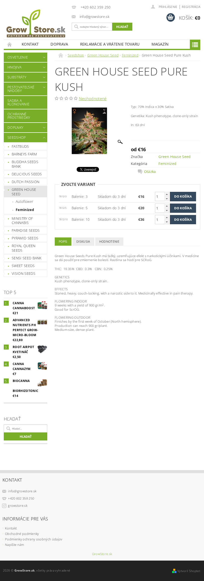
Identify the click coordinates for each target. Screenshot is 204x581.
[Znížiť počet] (166, 198)
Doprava (59, 44)
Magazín (160, 44)
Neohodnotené (93, 98)
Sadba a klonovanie (18, 102)
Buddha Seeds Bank (25, 164)
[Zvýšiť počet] (166, 194)
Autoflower (24, 201)
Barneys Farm (24, 154)
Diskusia (83, 241)
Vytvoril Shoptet (188, 571)
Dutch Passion (25, 181)
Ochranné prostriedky (18, 116)
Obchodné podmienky (22, 533)
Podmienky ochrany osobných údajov (33, 539)
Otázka (150, 171)
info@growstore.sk (22, 491)
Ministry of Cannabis (22, 220)
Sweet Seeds (23, 265)
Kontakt (30, 44)
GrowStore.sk (102, 554)
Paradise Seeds (26, 230)
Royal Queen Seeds (24, 248)
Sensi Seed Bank (27, 258)
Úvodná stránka (10, 44)
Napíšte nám (14, 544)
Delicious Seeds (27, 174)
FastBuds (20, 146)
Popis (63, 241)
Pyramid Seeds (25, 238)
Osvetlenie (17, 57)
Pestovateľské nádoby (20, 89)
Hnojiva (14, 67)
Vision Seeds (23, 273)
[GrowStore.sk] (36, 25)
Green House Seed (24, 191)
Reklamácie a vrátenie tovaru (110, 44)
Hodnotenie (109, 241)
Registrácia (191, 7)
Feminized (25, 209)
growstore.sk (17, 505)
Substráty (16, 77)
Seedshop (16, 137)
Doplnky (15, 127)
